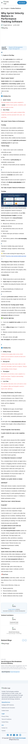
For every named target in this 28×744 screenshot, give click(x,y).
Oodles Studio (5, 710)
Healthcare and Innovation (8, 707)
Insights (6, 8)
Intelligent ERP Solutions (8, 705)
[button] (8, 735)
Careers (4, 730)
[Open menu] (1, 2)
